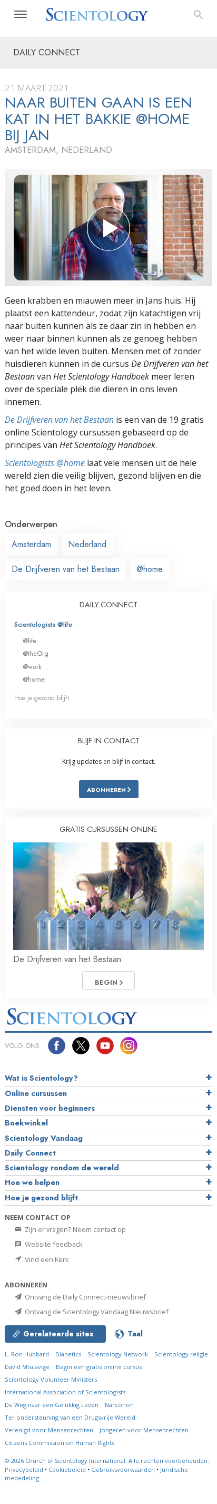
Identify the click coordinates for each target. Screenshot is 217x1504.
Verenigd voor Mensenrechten (49, 1430)
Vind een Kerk (46, 1259)
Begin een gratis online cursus (99, 1367)
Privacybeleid (24, 1469)
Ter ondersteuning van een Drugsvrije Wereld (70, 1417)
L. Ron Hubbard (27, 1354)
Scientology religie (181, 1354)
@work (32, 667)
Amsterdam (31, 544)
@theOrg (35, 653)
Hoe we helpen (32, 1182)
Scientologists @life (43, 624)
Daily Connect (30, 1153)
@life (29, 641)
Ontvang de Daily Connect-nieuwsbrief (84, 1297)
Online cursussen (36, 1093)
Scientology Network (117, 1354)
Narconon (119, 1405)
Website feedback (53, 1244)
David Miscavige (27, 1367)
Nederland (87, 544)
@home (149, 569)
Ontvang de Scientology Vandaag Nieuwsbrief (96, 1311)
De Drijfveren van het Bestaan (59, 419)
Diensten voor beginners (50, 1108)
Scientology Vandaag (44, 1138)
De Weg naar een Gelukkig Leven (51, 1405)
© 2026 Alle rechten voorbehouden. (107, 1460)
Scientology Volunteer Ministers (51, 1379)
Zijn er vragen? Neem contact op (74, 1229)
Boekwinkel (26, 1123)
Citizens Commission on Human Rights (59, 1443)
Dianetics (68, 1354)
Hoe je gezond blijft (41, 698)
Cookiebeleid (67, 1469)
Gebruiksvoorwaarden (123, 1469)
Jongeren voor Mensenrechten (144, 1430)
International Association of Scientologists (65, 1392)
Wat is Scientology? (41, 1078)
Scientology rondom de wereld (62, 1167)
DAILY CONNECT (108, 604)
